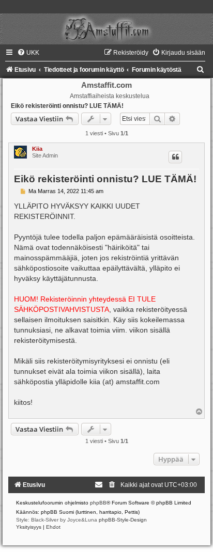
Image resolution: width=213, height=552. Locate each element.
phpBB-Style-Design (123, 520)
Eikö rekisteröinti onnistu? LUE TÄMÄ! (67, 105)
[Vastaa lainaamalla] (175, 157)
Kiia (37, 149)
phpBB (98, 503)
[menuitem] (28, 52)
